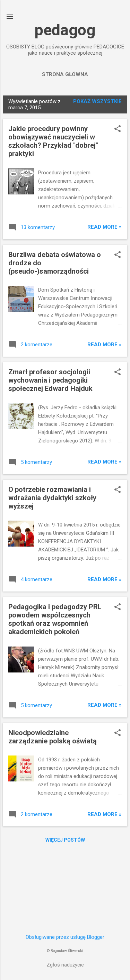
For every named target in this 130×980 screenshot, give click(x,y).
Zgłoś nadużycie (65, 965)
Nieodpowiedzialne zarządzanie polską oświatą (52, 737)
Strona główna (65, 74)
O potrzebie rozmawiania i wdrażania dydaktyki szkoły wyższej (52, 497)
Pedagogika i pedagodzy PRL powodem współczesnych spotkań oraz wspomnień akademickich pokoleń (55, 619)
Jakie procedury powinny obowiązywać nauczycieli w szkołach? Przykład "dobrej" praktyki (53, 141)
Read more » (104, 227)
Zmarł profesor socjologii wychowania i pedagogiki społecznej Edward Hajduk (50, 380)
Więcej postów (65, 840)
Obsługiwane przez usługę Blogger (65, 937)
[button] (117, 129)
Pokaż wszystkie (97, 101)
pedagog (65, 30)
